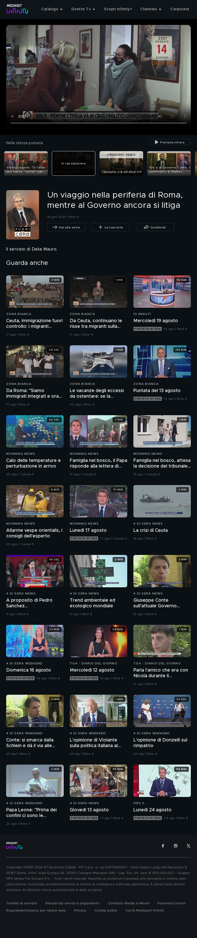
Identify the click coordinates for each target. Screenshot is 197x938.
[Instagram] (175, 845)
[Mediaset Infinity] (17, 9)
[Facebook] (163, 845)
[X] (188, 845)
